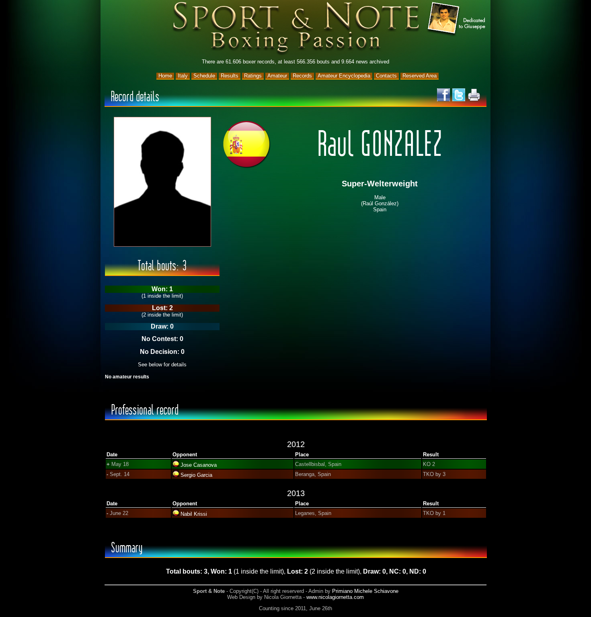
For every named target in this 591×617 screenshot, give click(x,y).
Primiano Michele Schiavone (365, 591)
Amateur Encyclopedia (344, 76)
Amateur (277, 76)
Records (302, 76)
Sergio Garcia (196, 475)
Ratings (253, 76)
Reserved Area (419, 76)
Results (229, 76)
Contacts (386, 76)
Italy (183, 76)
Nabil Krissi (194, 514)
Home (165, 76)
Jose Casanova (199, 465)
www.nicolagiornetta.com (335, 597)
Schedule (204, 76)
